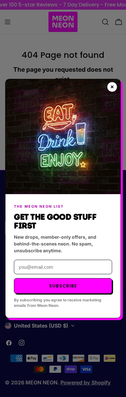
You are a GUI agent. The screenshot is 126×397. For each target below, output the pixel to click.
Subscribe (63, 286)
